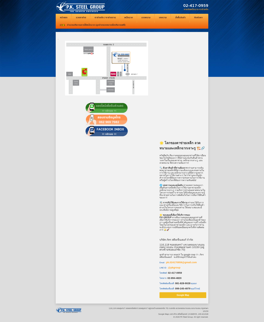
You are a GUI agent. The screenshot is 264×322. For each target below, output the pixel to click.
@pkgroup (174, 267)
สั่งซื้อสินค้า (180, 17)
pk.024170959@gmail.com (181, 262)
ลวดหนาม (145, 17)
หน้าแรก (63, 17)
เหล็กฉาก (128, 17)
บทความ (163, 17)
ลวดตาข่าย (81, 17)
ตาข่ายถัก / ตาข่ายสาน (105, 17)
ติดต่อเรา (198, 17)
